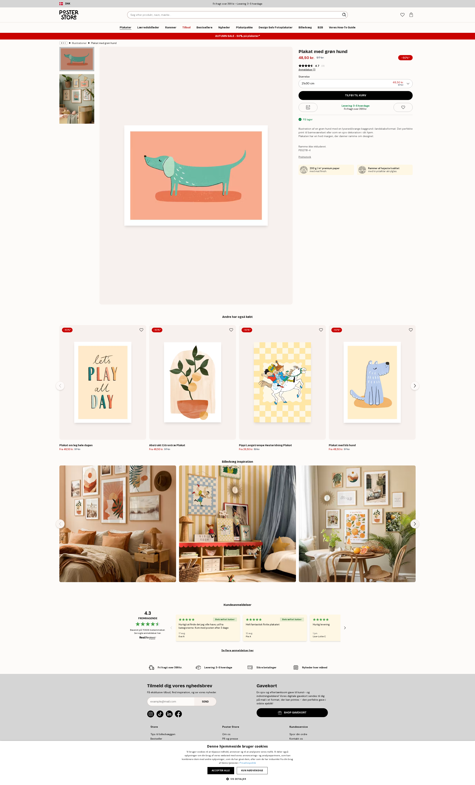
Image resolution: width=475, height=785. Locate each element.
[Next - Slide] (414, 385)
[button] (237, 779)
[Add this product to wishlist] (403, 107)
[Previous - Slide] (60, 385)
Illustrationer (79, 43)
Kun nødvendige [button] (252, 770)
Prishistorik (305, 157)
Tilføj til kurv (355, 95)
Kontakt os (296, 738)
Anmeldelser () (307, 69)
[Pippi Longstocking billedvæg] (237, 523)
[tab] (402, 15)
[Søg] (344, 15)
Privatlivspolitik (248, 762)
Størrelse (304, 76)
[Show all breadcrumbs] (63, 43)
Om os (226, 734)
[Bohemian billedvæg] (117, 523)
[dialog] (237, 763)
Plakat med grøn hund (104, 43)
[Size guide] (308, 107)
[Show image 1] (76, 59)
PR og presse (230, 738)
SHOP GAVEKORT (295, 712)
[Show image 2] (76, 99)
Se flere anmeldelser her (237, 650)
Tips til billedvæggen (162, 734)
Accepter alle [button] (221, 770)
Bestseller (156, 738)
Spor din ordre (298, 734)
